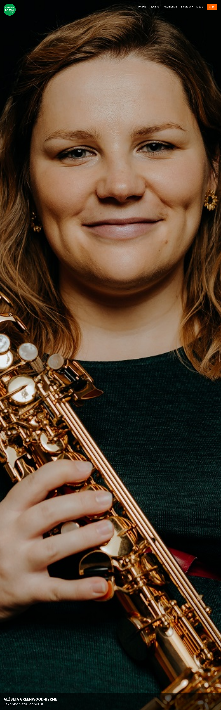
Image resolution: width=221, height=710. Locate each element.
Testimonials (170, 6)
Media (199, 6)
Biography (187, 6)
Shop (212, 6)
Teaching (154, 6)
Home (142, 6)
